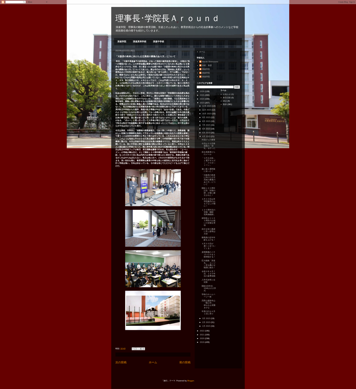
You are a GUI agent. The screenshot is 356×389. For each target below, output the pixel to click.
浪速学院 (121, 41)
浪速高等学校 (139, 41)
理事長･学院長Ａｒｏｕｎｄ (167, 18)
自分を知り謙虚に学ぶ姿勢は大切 (208, 231)
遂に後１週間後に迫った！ (208, 170)
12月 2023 (207, 106)
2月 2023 (206, 322)
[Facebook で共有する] (141, 348)
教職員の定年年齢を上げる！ (208, 238)
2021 (202, 335)
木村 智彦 (207, 65)
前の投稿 (185, 362)
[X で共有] (138, 348)
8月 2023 (206, 121)
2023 (202, 103)
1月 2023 (206, 326)
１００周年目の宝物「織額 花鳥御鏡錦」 (208, 212)
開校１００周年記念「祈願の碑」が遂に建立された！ (208, 191)
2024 (202, 99)
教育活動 (227, 97)
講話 (225, 101)
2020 (202, 338)
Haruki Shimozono (210, 61)
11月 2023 (207, 110)
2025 (202, 95)
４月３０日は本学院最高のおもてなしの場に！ (208, 202)
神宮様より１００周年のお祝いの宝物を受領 (208, 221)
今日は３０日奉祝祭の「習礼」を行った (208, 145)
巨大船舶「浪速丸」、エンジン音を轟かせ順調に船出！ (208, 264)
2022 (202, 331)
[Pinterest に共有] (143, 348)
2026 (202, 91)
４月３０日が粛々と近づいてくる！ (208, 245)
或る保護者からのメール (208, 153)
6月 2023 (206, 129)
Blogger (190, 381)
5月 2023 (206, 133)
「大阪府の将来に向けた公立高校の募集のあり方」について (208, 179)
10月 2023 (207, 113)
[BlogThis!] (135, 348)
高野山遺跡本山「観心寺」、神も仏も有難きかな (208, 304)
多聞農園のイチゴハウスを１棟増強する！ (208, 254)
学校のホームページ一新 (208, 295)
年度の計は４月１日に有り (208, 312)
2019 (202, 342)
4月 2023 (206, 136)
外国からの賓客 (208, 140)
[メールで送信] (133, 348)
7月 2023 (206, 125)
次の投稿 (121, 362)
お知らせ (227, 94)
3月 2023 (206, 318)
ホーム (153, 362)
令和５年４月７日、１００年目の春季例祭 (208, 273)
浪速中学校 (158, 41)
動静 (225, 104)
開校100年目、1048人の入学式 (209, 288)
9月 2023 (206, 117)
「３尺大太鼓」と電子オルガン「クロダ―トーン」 (208, 161)
